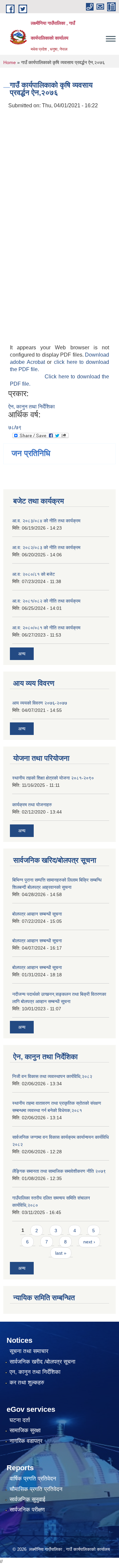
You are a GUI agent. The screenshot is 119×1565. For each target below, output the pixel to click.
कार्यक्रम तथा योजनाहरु (32, 804)
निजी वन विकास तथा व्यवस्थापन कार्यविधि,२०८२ (52, 1076)
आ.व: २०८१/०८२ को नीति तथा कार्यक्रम (46, 601)
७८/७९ (14, 427)
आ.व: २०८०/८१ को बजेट (33, 574)
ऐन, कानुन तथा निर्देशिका (31, 406)
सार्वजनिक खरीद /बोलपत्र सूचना (42, 1362)
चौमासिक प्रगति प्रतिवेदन (36, 1489)
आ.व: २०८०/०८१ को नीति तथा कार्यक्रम (46, 627)
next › (89, 1241)
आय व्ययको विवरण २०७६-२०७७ (39, 703)
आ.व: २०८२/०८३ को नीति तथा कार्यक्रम (46, 547)
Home (9, 62)
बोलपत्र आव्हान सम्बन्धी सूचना (37, 914)
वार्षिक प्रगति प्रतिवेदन (33, 1479)
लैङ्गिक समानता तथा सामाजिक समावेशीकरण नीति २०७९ (59, 1171)
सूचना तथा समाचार (29, 1351)
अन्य (21, 653)
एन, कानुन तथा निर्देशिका (35, 1372)
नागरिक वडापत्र (26, 1441)
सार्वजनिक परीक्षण (27, 1510)
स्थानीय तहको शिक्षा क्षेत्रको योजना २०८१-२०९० (53, 778)
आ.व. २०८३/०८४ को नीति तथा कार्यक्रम (46, 520)
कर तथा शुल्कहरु (27, 1382)
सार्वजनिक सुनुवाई (27, 1499)
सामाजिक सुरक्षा (25, 1430)
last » (60, 1253)
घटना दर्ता (20, 1420)
